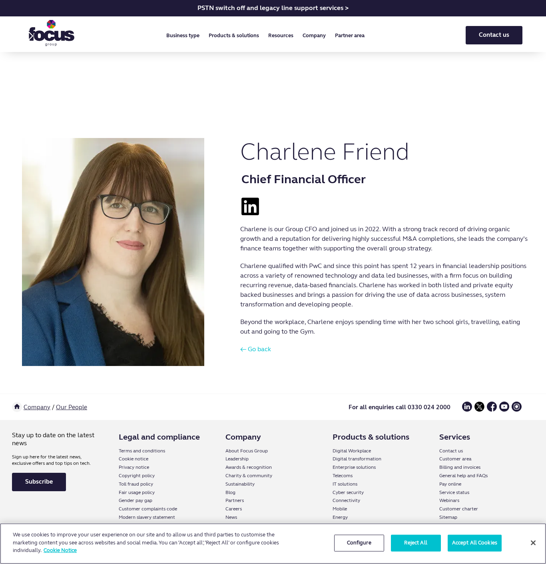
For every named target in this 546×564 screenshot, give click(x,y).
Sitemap (448, 517)
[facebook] (491, 410)
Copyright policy (137, 475)
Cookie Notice (60, 550)
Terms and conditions (142, 451)
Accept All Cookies (474, 543)
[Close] (533, 543)
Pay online (450, 484)
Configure (359, 543)
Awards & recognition (248, 467)
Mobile (340, 509)
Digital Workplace (352, 451)
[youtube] (504, 410)
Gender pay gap (135, 500)
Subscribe (39, 481)
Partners (234, 500)
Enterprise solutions (354, 467)
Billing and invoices (459, 467)
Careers (233, 509)
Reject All (415, 543)
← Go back (255, 349)
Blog (230, 492)
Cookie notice (133, 459)
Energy (340, 517)
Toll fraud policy (136, 484)
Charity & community (248, 475)
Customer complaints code (148, 509)
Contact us (494, 34)
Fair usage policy (137, 492)
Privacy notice (134, 467)
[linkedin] (467, 410)
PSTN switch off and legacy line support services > (273, 8)
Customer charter (458, 509)
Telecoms (343, 475)
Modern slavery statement (147, 517)
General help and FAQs (463, 475)
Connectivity (346, 500)
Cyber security (348, 492)
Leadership (237, 459)
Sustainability (240, 484)
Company (37, 407)
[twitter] (479, 410)
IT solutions (345, 484)
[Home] (17, 407)
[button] (184, 35)
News (231, 517)
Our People (71, 407)
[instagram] (516, 410)
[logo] (52, 35)
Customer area (455, 459)
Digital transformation (357, 459)
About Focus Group (246, 451)
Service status (454, 492)
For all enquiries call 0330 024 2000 (399, 407)
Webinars (449, 500)
